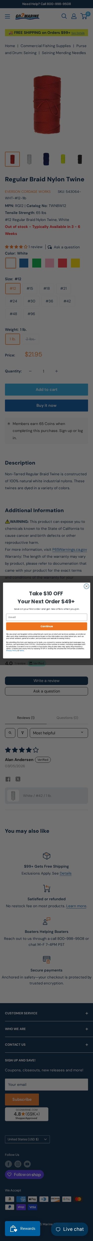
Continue (46, 626)
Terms (21, 650)
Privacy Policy (11, 650)
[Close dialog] (86, 586)
